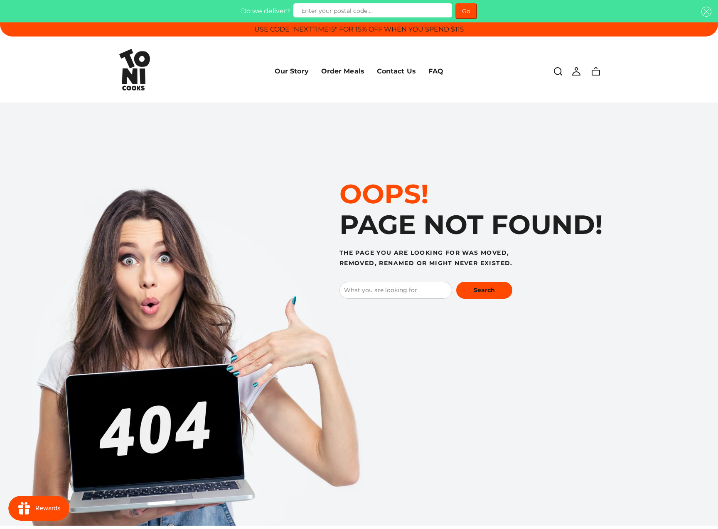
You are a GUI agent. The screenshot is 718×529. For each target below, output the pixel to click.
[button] (704, 11)
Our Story (292, 71)
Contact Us (396, 71)
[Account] (576, 71)
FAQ (435, 71)
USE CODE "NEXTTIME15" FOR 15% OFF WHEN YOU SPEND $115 (359, 29)
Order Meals (342, 71)
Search (484, 290)
